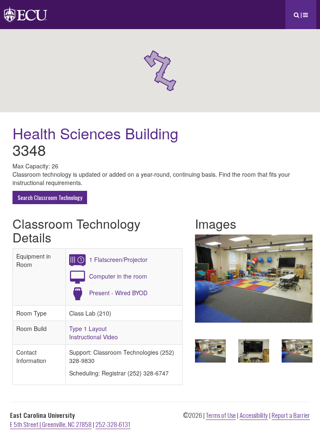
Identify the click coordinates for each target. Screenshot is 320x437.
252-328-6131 (112, 424)
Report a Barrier (291, 415)
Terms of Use (221, 415)
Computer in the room (118, 276)
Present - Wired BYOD (118, 293)
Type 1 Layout (88, 328)
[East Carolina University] (25, 10)
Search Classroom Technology (50, 197)
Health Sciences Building (95, 132)
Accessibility (254, 415)
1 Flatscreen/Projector (118, 259)
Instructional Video (93, 337)
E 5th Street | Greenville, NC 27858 (51, 424)
